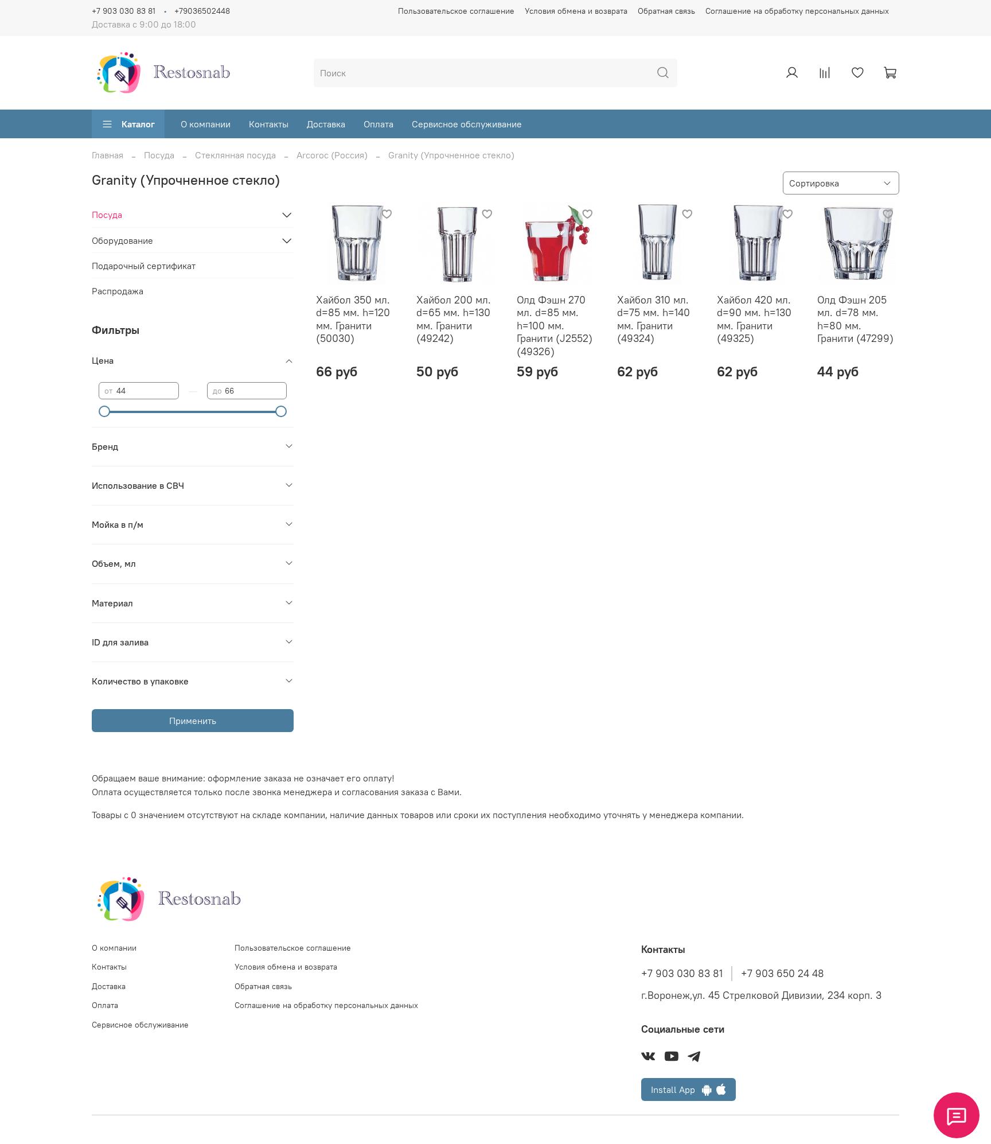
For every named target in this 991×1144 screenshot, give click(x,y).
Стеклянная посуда (235, 155)
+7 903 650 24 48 (782, 973)
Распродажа (117, 291)
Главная (107, 155)
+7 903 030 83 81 (123, 11)
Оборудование (122, 240)
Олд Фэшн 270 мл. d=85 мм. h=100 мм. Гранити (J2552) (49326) (554, 325)
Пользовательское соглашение (456, 11)
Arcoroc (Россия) (332, 155)
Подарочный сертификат (144, 265)
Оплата (378, 124)
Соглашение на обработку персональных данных (797, 11)
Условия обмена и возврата (576, 11)
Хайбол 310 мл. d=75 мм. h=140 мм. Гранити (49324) (653, 319)
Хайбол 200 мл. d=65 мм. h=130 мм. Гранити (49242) (453, 319)
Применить (192, 720)
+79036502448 (202, 11)
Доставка (326, 124)
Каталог (138, 124)
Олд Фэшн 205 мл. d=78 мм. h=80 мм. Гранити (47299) (855, 319)
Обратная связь (666, 11)
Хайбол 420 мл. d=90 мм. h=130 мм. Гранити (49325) (754, 319)
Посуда (159, 155)
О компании (206, 124)
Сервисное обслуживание (467, 124)
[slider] (104, 411)
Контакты (268, 124)
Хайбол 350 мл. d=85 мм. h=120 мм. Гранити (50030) (353, 319)
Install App (676, 1089)
